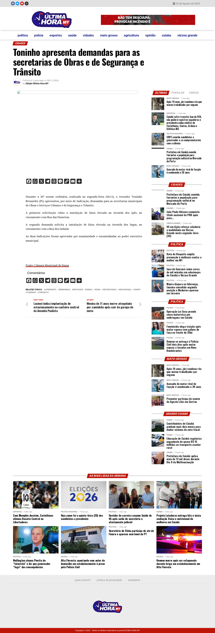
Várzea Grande (187, 35)
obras (89, 290)
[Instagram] (26, 3)
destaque (78, 290)
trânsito (44, 292)
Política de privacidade (109, 580)
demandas (64, 290)
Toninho (31, 292)
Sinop (137, 290)
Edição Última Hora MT (37, 83)
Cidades (88, 35)
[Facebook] (13, 3)
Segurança (125, 290)
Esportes (56, 35)
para (98, 290)
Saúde (72, 35)
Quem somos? (83, 580)
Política (23, 35)
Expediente (134, 580)
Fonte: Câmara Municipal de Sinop (47, 265)
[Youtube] (22, 3)
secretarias (110, 290)
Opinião (150, 35)
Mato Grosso (109, 35)
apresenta (51, 290)
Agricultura (131, 35)
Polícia (38, 35)
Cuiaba (166, 35)
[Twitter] (17, 3)
